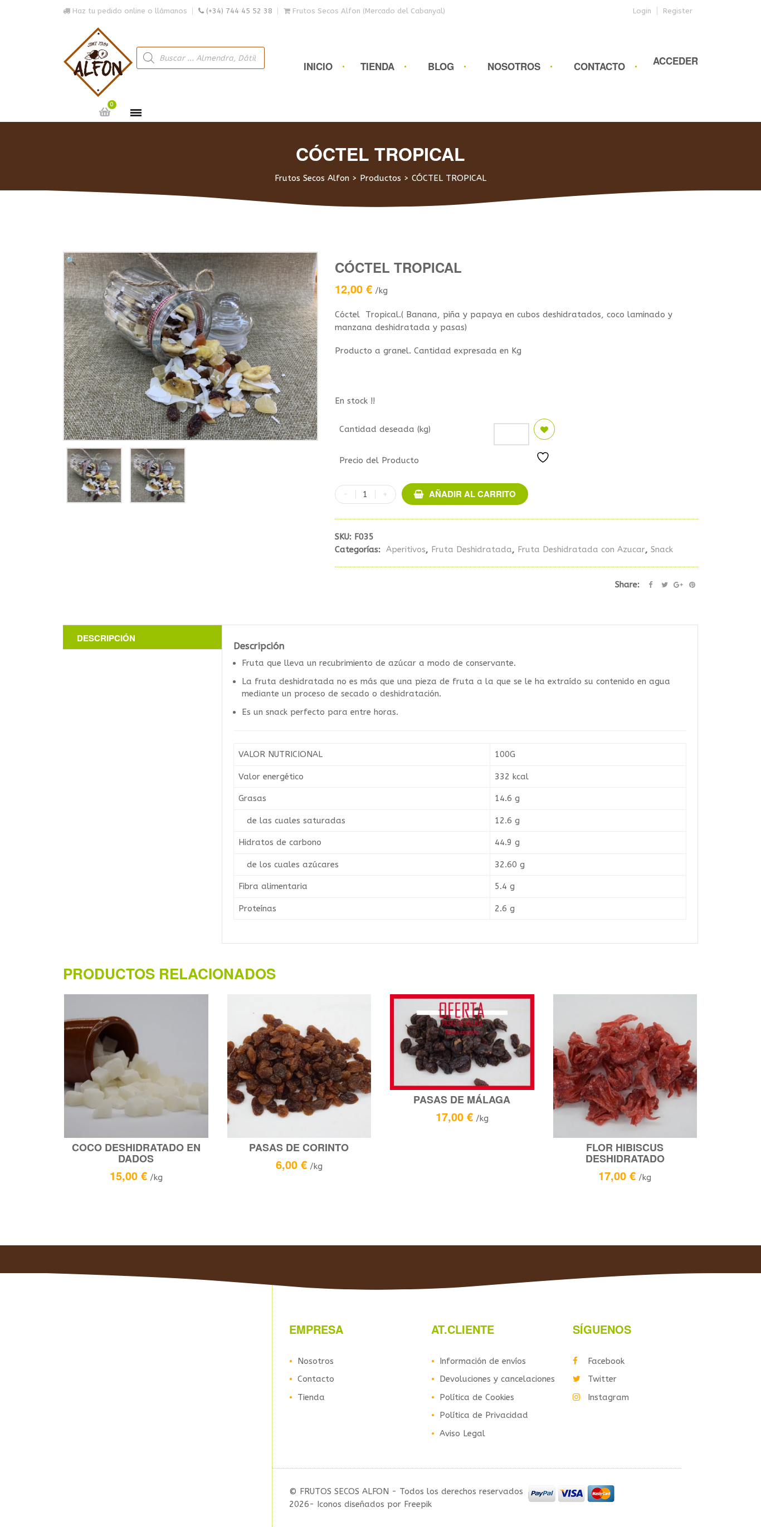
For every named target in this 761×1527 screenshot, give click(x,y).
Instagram (608, 1397)
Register (677, 11)
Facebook (606, 1361)
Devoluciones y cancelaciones (497, 1379)
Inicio (318, 66)
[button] (71, 260)
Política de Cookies (477, 1397)
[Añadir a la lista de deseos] (544, 429)
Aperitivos (406, 549)
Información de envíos (483, 1361)
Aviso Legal (462, 1433)
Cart (104, 111)
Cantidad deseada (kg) (385, 429)
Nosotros (513, 66)
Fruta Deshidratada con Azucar (581, 549)
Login (642, 11)
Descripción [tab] (106, 638)
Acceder (675, 60)
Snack (662, 549)
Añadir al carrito (472, 494)
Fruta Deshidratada (471, 549)
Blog (441, 66)
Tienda (377, 66)
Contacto (599, 66)
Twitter (602, 1379)
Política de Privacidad (484, 1415)
